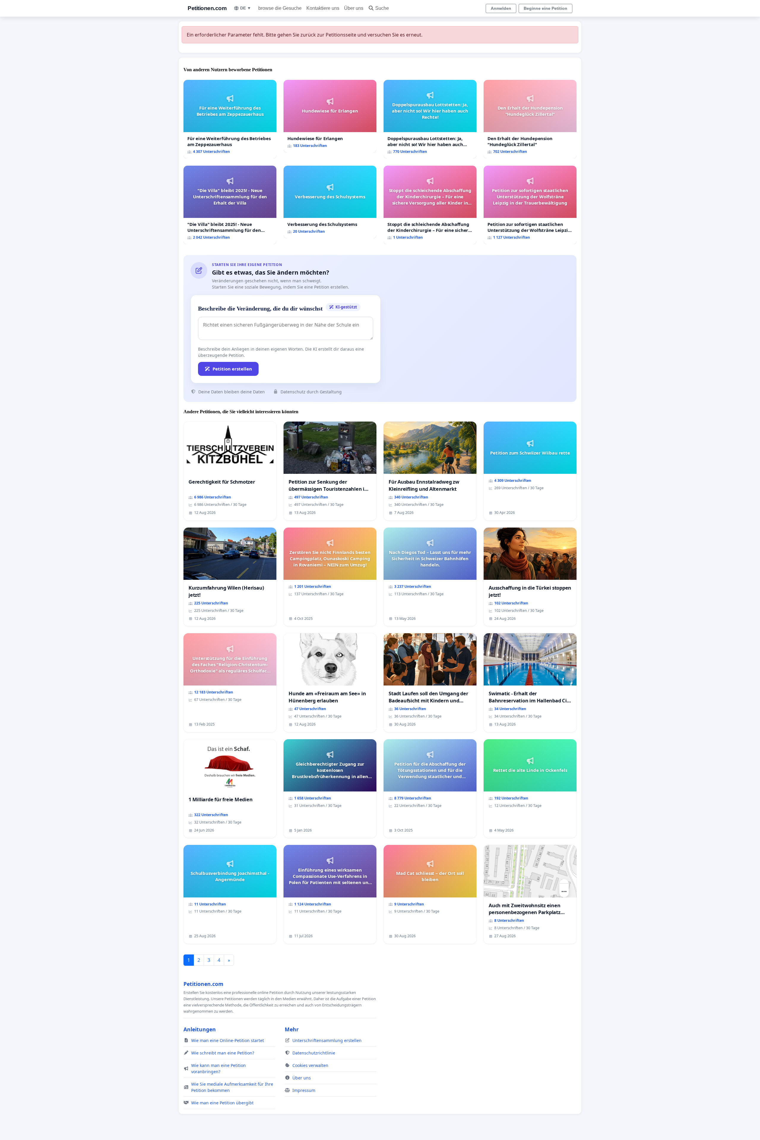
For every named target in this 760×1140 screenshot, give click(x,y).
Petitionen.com (207, 8)
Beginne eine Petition (545, 8)
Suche (382, 8)
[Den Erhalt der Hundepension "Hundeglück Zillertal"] (530, 119)
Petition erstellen (232, 369)
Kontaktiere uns (322, 8)
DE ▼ (245, 8)
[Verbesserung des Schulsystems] (330, 202)
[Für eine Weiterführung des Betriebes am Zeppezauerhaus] (229, 119)
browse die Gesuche (280, 8)
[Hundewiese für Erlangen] (330, 116)
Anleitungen (199, 1029)
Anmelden (501, 8)
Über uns (353, 8)
